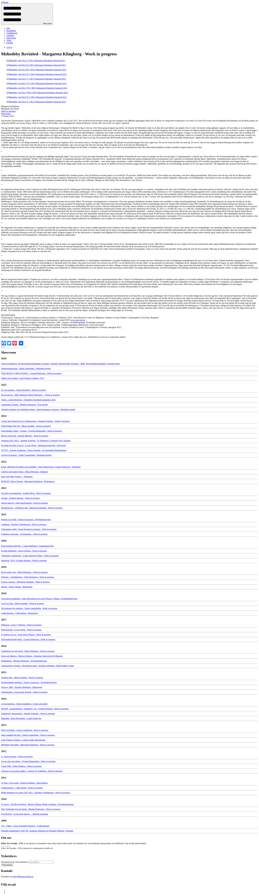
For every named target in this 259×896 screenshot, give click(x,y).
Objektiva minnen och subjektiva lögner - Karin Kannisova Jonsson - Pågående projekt (38, 409)
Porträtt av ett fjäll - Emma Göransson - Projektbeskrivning (26, 519)
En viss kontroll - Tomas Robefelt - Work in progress (23, 390)
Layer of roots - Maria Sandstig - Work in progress (22, 603)
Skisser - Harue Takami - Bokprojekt (16, 587)
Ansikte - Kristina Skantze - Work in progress (20, 498)
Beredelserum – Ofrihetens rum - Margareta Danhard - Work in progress (31, 508)
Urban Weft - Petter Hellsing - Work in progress (21, 766)
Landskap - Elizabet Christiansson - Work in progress (23, 524)
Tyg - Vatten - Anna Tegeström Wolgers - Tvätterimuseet (25, 826)
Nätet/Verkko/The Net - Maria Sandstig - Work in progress (26, 426)
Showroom (11, 38)
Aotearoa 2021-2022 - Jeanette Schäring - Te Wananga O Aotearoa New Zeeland (35, 440)
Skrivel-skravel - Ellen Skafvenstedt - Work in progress (24, 503)
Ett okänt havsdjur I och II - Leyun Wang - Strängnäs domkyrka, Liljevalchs (33, 445)
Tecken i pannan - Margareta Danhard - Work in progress (25, 582)
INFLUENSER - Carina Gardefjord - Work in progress (24, 730)
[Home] (4, 2)
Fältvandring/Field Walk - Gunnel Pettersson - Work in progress (28, 639)
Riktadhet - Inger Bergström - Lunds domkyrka (21, 718)
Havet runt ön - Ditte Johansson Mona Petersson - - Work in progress (30, 395)
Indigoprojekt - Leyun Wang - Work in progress (21, 630)
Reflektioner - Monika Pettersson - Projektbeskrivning (24, 661)
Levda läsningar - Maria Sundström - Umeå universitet (24, 704)
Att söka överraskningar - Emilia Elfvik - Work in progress (26, 493)
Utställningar (11, 33)
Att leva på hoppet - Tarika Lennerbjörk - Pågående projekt (26, 455)
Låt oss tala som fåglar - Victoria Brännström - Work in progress (28, 761)
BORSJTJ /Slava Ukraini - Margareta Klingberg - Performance (28, 481)
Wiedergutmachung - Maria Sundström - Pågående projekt (26, 368)
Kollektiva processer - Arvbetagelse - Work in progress (24, 534)
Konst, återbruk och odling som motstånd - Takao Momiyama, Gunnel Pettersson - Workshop (41, 467)
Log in (9, 47)
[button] (27, 14)
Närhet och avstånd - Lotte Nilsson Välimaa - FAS (22, 378)
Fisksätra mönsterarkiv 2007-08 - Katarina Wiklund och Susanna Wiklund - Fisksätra (37, 831)
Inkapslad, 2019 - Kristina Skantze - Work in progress (24, 560)
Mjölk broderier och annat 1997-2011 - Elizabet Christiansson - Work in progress (35, 792)
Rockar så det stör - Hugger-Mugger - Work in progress (24, 436)
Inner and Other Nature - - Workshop (17, 476)
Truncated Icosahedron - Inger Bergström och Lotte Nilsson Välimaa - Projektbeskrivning (39, 598)
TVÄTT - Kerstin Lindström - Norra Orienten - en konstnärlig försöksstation (33, 450)
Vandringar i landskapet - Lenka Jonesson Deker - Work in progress (30, 555)
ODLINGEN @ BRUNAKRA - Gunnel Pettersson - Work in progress (31, 373)
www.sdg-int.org (78, 320)
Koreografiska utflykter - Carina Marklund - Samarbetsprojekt (27, 546)
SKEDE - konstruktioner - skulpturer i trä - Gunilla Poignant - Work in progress (35, 709)
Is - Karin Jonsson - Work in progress (17, 756)
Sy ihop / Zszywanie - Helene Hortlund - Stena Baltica (24, 783)
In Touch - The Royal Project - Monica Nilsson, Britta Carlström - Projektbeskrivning (37, 804)
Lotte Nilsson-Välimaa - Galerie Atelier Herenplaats (23, 740)
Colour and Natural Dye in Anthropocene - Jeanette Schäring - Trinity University (35, 421)
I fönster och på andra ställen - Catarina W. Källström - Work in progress (32, 771)
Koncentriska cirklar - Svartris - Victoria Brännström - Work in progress (31, 431)
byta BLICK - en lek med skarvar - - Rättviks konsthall (24, 814)
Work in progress (8, 111)
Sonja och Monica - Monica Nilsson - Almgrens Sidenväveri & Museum (32, 656)
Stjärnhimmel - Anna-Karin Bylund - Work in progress (24, 692)
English (9, 43)
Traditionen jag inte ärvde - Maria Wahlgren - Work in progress (28, 651)
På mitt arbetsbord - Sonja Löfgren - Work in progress (24, 551)
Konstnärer (11, 31)
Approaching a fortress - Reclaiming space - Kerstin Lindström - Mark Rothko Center (37, 666)
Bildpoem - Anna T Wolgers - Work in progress (21, 625)
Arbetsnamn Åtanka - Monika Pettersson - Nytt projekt (24, 404)
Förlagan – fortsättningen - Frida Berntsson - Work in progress (27, 577)
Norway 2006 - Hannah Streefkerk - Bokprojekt (21, 687)
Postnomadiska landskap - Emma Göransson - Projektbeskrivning (29, 682)
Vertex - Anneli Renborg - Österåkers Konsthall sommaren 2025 (28, 400)
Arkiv (8, 40)
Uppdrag (10, 35)
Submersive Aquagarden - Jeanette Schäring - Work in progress (28, 713)
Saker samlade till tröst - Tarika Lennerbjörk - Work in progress (28, 735)
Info (8, 28)
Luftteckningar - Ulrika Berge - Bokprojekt (19, 613)
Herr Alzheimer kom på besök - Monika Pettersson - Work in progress (31, 809)
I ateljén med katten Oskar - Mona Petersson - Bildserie (24, 472)
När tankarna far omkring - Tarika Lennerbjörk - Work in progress (29, 608)
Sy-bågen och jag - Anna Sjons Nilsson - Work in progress (26, 634)
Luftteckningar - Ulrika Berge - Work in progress (22, 788)
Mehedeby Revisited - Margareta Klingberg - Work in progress (27, 745)
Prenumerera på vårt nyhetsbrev (14, 862)
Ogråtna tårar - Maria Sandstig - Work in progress (22, 677)
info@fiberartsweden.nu (23, 876)
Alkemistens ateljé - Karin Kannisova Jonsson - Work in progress (29, 529)
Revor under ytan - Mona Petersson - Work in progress (24, 572)
